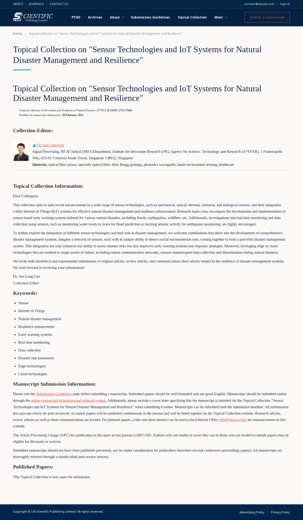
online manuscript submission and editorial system (68, 400)
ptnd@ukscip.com (233, 420)
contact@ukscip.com (259, 4)
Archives (95, 17)
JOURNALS (36, 4)
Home (17, 33)
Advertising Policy (251, 512)
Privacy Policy (280, 512)
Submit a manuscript (267, 17)
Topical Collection (192, 17)
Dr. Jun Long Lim (50, 145)
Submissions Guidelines (150, 17)
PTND (75, 17)
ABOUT (18, 4)
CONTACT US (59, 4)
